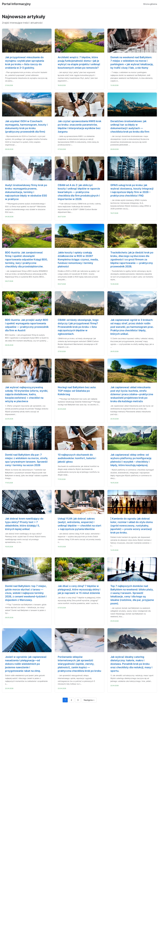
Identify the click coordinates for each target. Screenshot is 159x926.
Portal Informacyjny (16, 4)
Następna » (89, 700)
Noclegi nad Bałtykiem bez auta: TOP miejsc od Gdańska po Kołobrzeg (77, 391)
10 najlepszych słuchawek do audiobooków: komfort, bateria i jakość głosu (77, 458)
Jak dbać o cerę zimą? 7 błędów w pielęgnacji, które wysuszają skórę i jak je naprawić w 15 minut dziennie (79, 589)
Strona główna (150, 4)
